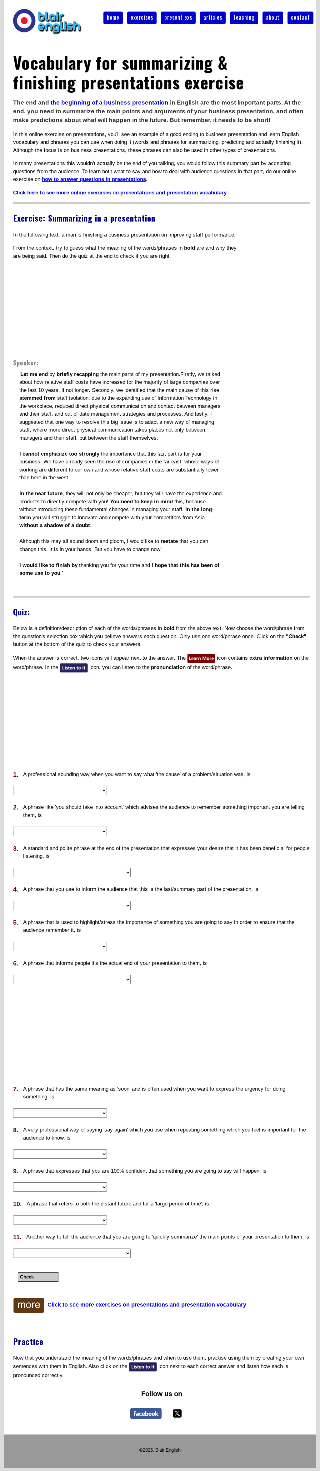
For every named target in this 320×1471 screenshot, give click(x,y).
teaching (244, 17)
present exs (178, 17)
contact (300, 17)
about (273, 17)
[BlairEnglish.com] (146, 1413)
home (113, 17)
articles (212, 17)
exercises (142, 17)
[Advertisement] (125, 309)
